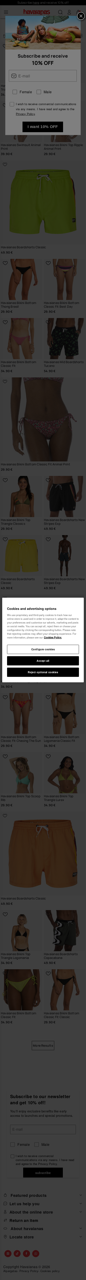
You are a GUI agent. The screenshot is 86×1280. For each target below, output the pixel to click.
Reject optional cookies (43, 672)
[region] (43, 640)
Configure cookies (43, 649)
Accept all (43, 660)
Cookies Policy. (53, 637)
